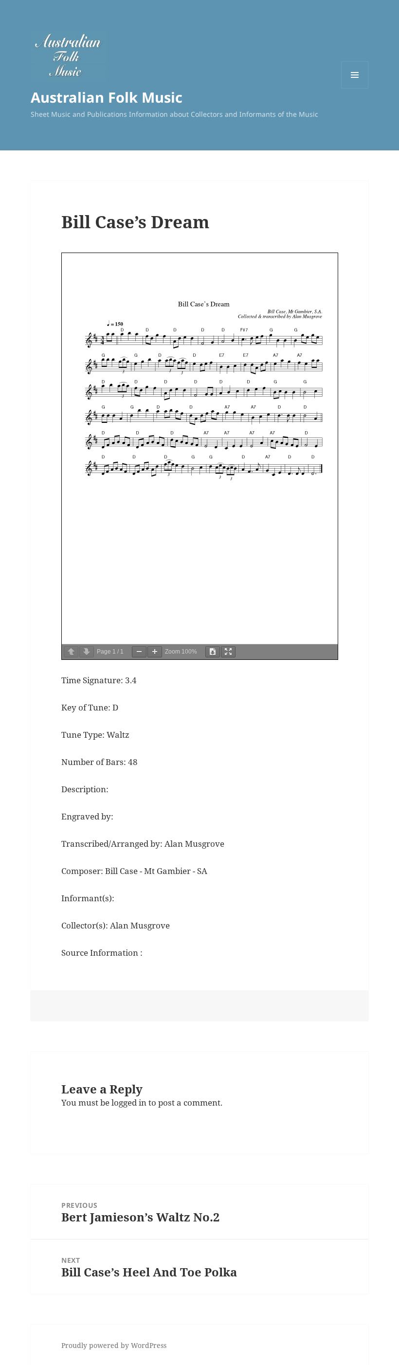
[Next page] (86, 651)
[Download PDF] (212, 651)
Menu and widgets (355, 88)
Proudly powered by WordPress (113, 1345)
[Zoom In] (154, 651)
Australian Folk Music (106, 97)
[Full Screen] (228, 651)
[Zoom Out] (139, 651)
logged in (128, 1102)
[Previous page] (71, 651)
